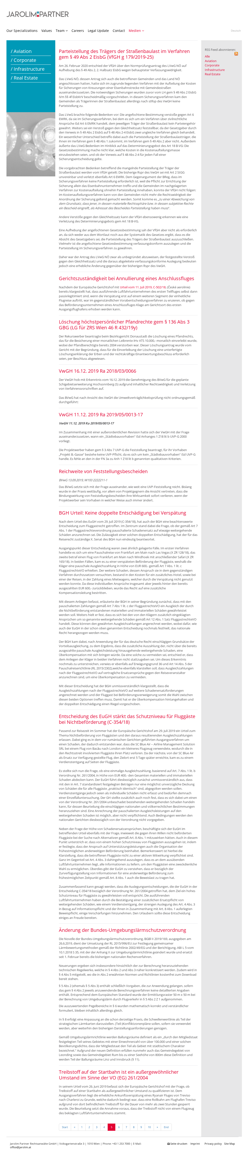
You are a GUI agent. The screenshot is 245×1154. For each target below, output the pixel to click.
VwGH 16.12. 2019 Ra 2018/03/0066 (97, 371)
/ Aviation (21, 51)
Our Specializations (22, 30)
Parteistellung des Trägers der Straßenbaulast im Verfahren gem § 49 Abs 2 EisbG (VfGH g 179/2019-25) (124, 54)
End (166, 1127)
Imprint (195, 1143)
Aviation (211, 61)
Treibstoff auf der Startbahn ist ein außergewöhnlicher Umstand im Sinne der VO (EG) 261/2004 (118, 1075)
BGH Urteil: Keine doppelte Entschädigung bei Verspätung (122, 513)
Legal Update (98, 30)
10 (149, 1127)
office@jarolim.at (20, 1147)
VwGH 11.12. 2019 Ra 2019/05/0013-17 (101, 414)
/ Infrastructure (28, 69)
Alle (207, 56)
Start (65, 1127)
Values (46, 30)
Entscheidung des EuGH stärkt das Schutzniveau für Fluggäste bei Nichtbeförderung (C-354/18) (127, 719)
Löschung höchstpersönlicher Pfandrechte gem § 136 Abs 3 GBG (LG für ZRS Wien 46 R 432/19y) (124, 325)
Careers (78, 30)
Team (60, 30)
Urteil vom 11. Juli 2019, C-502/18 (143, 287)
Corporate (212, 65)
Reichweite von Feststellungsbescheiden (103, 471)
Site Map (229, 1143)
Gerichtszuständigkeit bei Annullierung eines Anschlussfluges (126, 278)
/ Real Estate (24, 78)
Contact (119, 30)
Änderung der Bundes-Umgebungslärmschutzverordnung (122, 930)
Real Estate (212, 74)
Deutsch (236, 30)
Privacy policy (213, 1143)
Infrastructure (215, 70)
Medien (135, 30)
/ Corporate (23, 60)
